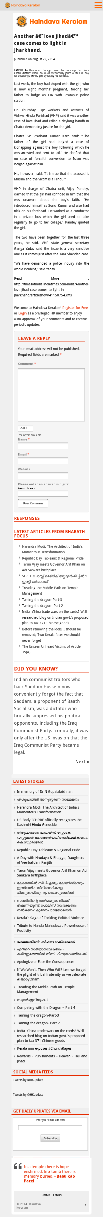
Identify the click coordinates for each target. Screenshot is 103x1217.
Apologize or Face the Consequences (45, 962)
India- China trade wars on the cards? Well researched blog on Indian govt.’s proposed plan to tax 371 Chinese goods (55, 617)
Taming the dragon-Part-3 (42, 600)
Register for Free (75, 308)
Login (22, 313)
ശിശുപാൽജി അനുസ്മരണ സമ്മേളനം (48, 799)
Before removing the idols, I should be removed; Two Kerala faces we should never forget (51, 634)
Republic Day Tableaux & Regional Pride (53, 558)
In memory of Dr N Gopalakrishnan (44, 792)
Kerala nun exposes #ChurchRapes (44, 1048)
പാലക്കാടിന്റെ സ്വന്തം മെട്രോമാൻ (46, 941)
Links (57, 1195)
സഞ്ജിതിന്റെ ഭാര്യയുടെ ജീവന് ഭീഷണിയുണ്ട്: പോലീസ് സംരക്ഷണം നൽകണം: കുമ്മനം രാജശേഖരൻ (46, 905)
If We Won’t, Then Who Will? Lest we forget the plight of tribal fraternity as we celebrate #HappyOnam (51, 974)
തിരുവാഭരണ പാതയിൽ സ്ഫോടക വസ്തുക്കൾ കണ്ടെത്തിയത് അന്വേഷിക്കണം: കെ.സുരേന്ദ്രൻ (52, 837)
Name (24, 439)
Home (46, 1195)
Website (24, 469)
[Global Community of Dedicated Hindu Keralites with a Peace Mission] (51, 26)
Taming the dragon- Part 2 (42, 606)
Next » (82, 761)
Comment (27, 364)
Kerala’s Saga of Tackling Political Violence (50, 918)
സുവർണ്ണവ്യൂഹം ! (32, 1000)
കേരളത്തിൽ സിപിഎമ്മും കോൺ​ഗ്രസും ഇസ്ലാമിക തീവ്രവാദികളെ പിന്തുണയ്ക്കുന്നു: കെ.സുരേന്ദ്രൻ (50, 888)
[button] (98, 5)
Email (23, 454)
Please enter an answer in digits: (43, 484)
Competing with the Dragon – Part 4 (46, 1008)
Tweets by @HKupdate (28, 1080)
